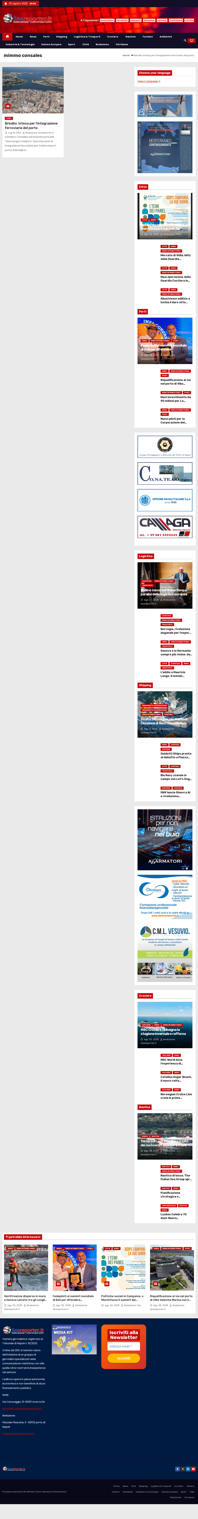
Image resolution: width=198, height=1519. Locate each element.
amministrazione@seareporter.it (22, 1408)
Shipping (61, 36)
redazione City (172, 234)
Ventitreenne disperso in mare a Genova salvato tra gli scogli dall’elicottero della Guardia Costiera (25, 1302)
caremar (162, 20)
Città (85, 44)
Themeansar (59, 1491)
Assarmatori (107, 20)
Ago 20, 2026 (151, 1039)
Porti (46, 36)
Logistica (146, 581)
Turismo (147, 36)
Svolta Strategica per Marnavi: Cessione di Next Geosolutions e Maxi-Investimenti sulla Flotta (164, 725)
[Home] (7, 37)
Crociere (112, 36)
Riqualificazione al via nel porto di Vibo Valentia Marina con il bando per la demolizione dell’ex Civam (171, 1302)
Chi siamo (122, 44)
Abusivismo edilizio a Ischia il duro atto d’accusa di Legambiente (175, 304)
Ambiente (166, 36)
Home (19, 36)
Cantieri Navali (169, 1205)
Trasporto (147, 585)
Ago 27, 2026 (151, 599)
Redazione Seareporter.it (39, 132)
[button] (185, 40)
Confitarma (176, 20)
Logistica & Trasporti (87, 36)
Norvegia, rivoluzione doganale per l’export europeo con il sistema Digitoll (176, 634)
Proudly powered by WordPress (18, 1491)
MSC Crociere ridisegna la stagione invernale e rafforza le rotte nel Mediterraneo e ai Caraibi (165, 1036)
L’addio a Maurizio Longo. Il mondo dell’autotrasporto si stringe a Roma (175, 678)
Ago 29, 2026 (151, 234)
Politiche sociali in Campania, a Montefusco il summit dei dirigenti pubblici (164, 229)
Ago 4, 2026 (151, 728)
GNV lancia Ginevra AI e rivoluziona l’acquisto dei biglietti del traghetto (176, 798)
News (33, 36)
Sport (71, 44)
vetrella (189, 20)
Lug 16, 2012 (15, 132)
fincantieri (122, 20)
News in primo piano (171, 251)
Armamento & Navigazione (154, 705)
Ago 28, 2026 (151, 1150)
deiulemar (149, 20)
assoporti (136, 20)
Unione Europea (51, 44)
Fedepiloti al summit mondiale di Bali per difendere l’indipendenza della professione (164, 351)
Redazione (102, 44)
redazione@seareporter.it (18, 1433)
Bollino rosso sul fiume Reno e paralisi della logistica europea (164, 592)
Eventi (145, 1136)
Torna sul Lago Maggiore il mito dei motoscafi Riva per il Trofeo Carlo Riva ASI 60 (164, 1145)
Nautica (130, 36)
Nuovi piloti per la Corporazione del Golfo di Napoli (173, 422)
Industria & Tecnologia (20, 44)
